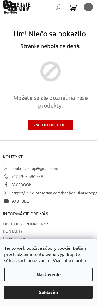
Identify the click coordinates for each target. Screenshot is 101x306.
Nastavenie (48, 274)
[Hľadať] (59, 7)
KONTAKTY (13, 231)
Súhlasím (48, 292)
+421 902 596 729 (27, 176)
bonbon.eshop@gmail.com (34, 168)
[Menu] (88, 7)
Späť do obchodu (50, 124)
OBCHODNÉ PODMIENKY (25, 223)
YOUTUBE (20, 200)
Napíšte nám (14, 238)
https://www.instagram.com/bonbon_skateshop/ (54, 192)
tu (85, 260)
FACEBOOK (21, 184)
